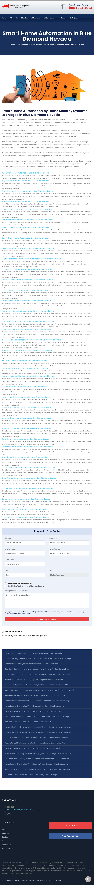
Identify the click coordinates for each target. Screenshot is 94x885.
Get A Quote (70, 825)
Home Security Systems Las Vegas (25, 880)
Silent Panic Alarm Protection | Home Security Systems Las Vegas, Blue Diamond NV (38, 769)
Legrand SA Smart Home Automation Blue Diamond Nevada (28, 376)
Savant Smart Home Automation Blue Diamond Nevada (26, 457)
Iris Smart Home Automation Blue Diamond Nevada (24, 360)
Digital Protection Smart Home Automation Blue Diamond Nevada (31, 259)
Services (5, 841)
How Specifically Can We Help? (17, 590)
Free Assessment (70, 836)
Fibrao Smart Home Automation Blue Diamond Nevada (26, 300)
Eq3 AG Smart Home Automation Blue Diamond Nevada (26, 290)
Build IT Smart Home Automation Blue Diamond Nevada (26, 201)
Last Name (53, 538)
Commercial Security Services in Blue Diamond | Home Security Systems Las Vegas (37, 700)
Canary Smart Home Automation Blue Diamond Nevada (27, 209)
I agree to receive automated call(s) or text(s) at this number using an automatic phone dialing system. (45, 612)
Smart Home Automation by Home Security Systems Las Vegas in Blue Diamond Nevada (40, 690)
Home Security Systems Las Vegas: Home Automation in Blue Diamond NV (34, 653)
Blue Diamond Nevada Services (29, 45)
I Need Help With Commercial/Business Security (26, 586)
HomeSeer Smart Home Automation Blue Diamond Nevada (28, 321)
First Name (9, 538)
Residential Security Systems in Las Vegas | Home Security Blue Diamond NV (35, 695)
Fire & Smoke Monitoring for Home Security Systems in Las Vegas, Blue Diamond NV (38, 753)
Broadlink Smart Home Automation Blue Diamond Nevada (27, 191)
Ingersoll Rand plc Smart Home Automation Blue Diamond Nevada (31, 340)
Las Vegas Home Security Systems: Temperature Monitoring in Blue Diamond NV (37, 759)
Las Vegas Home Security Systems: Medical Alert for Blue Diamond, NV (33, 711)
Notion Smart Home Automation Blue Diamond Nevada (26, 428)
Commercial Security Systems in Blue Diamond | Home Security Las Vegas (34, 663)
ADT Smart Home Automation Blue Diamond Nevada (25, 173)
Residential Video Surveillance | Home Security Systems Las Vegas (31, 774)
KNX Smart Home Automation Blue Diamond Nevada (25, 368)
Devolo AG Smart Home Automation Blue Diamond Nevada (28, 248)
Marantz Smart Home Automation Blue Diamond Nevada (27, 418)
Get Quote (74, 18)
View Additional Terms (21, 613)
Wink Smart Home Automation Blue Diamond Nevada (25, 517)
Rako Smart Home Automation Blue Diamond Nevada (25, 439)
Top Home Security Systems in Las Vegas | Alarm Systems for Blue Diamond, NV (37, 669)
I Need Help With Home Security (19, 583)
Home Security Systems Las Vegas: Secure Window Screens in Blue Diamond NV (36, 764)
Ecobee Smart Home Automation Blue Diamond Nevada (27, 269)
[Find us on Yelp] (9, 813)
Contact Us (6, 845)
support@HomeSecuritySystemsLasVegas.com (26, 635)
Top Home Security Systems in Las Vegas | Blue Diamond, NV (29, 722)
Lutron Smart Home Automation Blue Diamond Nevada (26, 407)
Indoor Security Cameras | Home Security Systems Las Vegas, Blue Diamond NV (36, 685)
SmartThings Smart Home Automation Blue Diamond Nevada (29, 478)
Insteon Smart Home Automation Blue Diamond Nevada (27, 350)
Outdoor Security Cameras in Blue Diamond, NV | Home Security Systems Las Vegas (38, 658)
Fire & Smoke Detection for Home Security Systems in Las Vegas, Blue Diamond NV (38, 674)
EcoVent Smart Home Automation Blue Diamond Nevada (27, 279)
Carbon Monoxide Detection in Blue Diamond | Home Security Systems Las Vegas (37, 716)
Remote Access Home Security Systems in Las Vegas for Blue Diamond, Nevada (36, 737)
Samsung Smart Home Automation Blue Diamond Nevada (27, 446)
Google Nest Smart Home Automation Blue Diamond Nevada (29, 311)
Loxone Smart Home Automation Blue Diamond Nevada (26, 397)
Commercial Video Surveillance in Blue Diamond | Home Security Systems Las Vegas (38, 732)
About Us (14, 18)
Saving (63, 18)
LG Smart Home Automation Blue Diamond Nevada (24, 386)
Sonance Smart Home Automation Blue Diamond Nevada (27, 488)
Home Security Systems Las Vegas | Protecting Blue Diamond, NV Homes (34, 679)
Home (4, 18)
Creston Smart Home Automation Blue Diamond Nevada (27, 227)
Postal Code (9, 560)
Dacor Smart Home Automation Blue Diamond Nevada (26, 238)
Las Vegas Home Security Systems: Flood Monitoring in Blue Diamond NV (33, 748)
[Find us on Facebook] (4, 813)
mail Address (10, 549)
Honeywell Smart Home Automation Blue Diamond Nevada (28, 329)
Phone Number (55, 549)
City (6, 570)
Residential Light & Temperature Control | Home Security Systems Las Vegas (35, 743)
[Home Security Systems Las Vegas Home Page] (16, 6)
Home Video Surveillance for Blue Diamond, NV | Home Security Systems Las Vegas (38, 727)
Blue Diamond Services (30, 18)
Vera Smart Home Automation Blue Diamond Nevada (25, 509)
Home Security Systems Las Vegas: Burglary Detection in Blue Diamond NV (34, 706)
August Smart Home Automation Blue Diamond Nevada (26, 180)
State (51, 570)
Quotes (5, 837)
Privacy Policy (7, 849)
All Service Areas (50, 18)
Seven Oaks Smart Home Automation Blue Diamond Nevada (28, 467)
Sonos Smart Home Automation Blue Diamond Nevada (26, 499)
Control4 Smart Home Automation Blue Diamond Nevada (27, 219)
